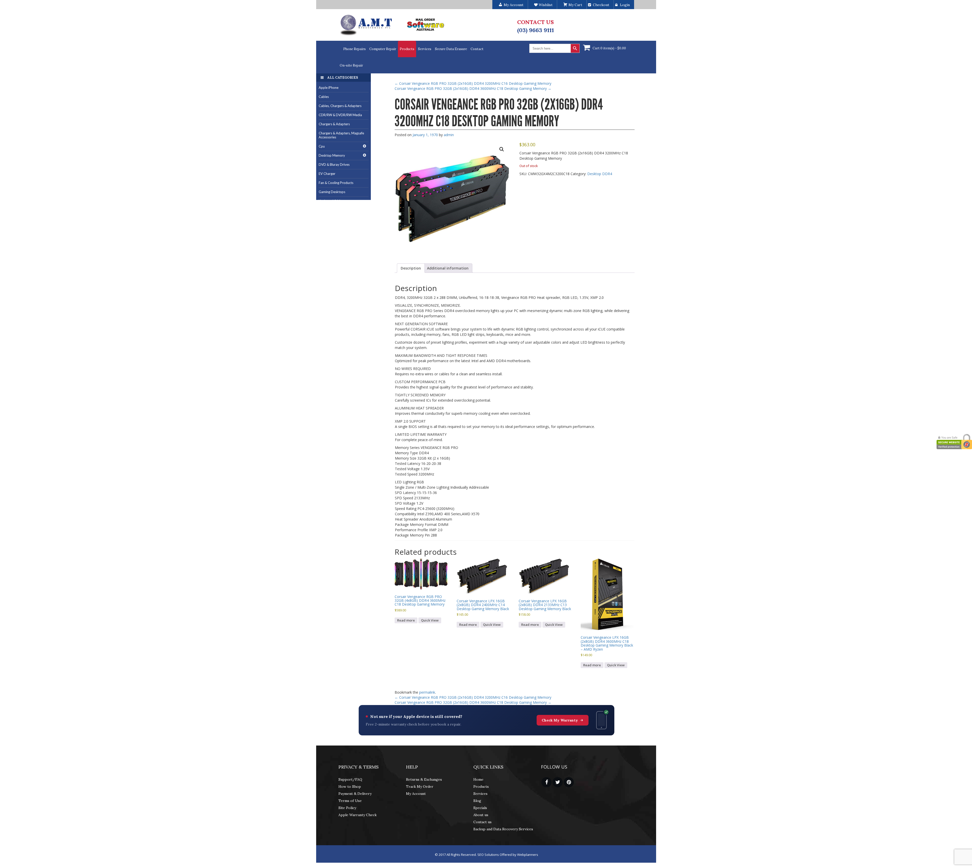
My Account (416, 793)
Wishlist (545, 5)
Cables (324, 97)
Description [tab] (411, 268)
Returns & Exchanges (424, 779)
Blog (477, 800)
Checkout (601, 5)
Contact (477, 49)
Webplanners (527, 854)
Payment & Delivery (355, 793)
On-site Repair (351, 65)
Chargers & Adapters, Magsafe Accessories (341, 135)
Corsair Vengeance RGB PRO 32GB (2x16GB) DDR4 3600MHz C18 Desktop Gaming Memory (473, 88)
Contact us (482, 822)
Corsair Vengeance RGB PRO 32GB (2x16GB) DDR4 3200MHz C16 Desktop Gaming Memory (473, 83)
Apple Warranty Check (357, 815)
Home (478, 779)
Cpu (322, 146)
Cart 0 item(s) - (609, 48)
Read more (406, 620)
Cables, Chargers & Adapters (340, 106)
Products (407, 49)
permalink (427, 692)
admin (449, 134)
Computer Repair (382, 49)
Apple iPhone (328, 88)
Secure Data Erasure (451, 49)
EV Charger (327, 174)
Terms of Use (350, 800)
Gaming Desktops (332, 192)
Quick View (430, 620)
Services (424, 49)
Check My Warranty (560, 720)
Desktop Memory (332, 155)
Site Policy (347, 807)
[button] (501, 149)
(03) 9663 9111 (535, 30)
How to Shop (349, 786)
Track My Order (419, 786)
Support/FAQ (350, 779)
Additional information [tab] (448, 268)
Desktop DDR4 (599, 173)
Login (625, 5)
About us (480, 815)
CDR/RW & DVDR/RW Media (340, 115)
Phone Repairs (354, 49)
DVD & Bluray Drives (334, 164)
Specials (480, 807)
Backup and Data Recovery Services (503, 829)
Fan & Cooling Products (336, 183)
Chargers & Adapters (334, 124)
